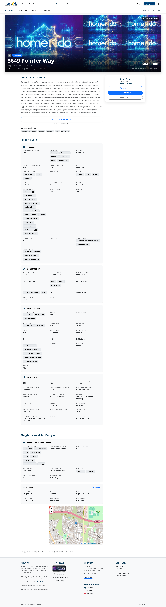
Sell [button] (29, 4)
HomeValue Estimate (122, 571)
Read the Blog (59, 581)
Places (35, 4)
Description (22, 10)
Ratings (98, 488)
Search (10, 10)
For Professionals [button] (57, 4)
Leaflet (84, 543)
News (69, 4)
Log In (139, 4)
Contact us (88, 577)
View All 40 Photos (151, 19)
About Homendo (120, 566)
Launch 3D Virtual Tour (63, 119)
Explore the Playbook (61, 578)
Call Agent (126, 88)
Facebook (89, 588)
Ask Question (125, 98)
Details (33, 10)
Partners (44, 4)
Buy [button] (23, 4)
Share (157, 10)
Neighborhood (44, 10)
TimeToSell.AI (41, 582)
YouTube (89, 594)
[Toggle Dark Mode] (158, 4)
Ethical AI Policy (120, 578)
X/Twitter (89, 591)
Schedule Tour (125, 93)
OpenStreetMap (92, 543)
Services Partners (121, 576)
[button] (76, 523)
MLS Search (119, 569)
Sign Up (149, 4)
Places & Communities (122, 573)
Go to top (141, 604)
